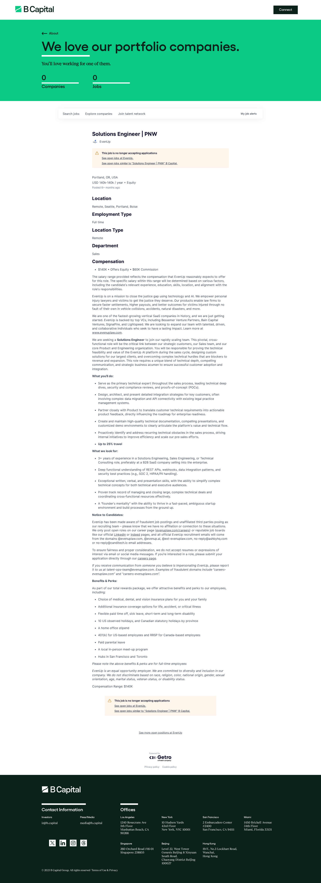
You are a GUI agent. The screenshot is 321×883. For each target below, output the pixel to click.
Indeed (135, 534)
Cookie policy (169, 766)
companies (98, 114)
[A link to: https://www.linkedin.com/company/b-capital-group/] (62, 843)
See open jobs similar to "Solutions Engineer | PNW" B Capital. (139, 163)
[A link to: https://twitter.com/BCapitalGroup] (52, 843)
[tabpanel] (160, 491)
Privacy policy (152, 766)
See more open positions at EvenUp (160, 732)
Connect (285, 10)
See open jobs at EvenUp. (117, 158)
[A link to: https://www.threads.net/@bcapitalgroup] (83, 843)
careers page (147, 558)
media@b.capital (91, 823)
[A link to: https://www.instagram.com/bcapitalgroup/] (73, 843)
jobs (71, 114)
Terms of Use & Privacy (104, 870)
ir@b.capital (50, 823)
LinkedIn (120, 534)
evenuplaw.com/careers (172, 530)
